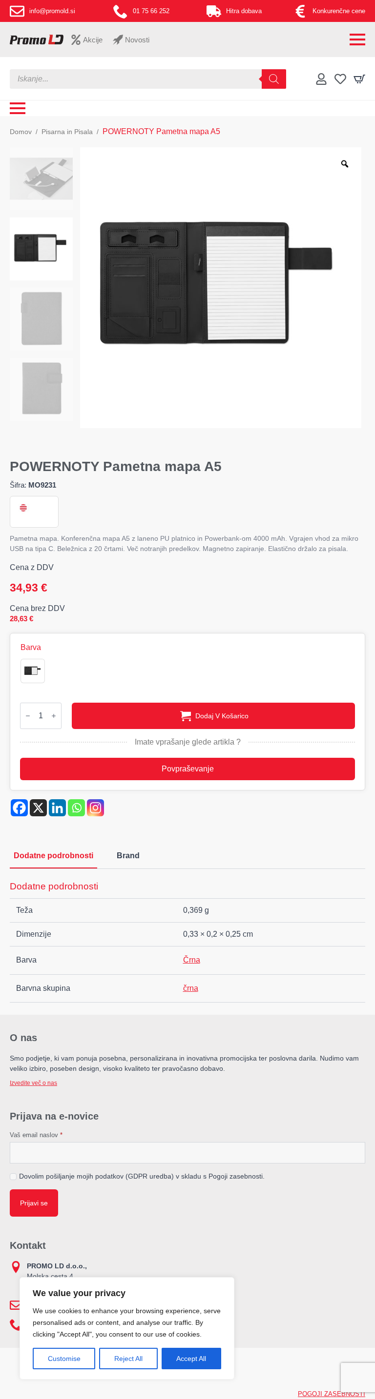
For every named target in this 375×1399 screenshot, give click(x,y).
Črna (191, 960)
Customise (64, 1358)
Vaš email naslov (36, 1135)
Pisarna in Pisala (67, 132)
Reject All (128, 1358)
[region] (127, 1328)
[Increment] (53, 715)
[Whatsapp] (76, 807)
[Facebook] (19, 807)
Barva (31, 647)
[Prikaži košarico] (359, 79)
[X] (38, 807)
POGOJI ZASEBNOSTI (331, 1394)
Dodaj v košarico (222, 716)
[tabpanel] (187, 942)
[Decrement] (27, 715)
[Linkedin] (57, 807)
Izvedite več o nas (33, 1083)
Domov (21, 132)
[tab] (53, 856)
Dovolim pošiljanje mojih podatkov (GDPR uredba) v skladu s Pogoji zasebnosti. (142, 1176)
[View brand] (22, 508)
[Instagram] (95, 807)
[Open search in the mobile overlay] (148, 79)
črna (190, 988)
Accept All (191, 1358)
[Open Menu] (357, 39)
